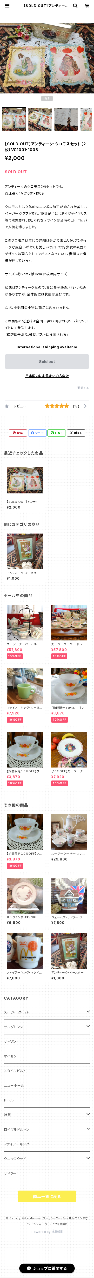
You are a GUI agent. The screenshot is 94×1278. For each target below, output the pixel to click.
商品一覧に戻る (47, 1196)
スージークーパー (18, 1012)
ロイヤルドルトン (16, 1129)
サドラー (10, 1173)
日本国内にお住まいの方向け (47, 376)
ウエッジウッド (15, 1159)
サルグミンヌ (13, 1027)
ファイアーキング (16, 1144)
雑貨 (7, 1115)
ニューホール (14, 1085)
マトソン (10, 1041)
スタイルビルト (15, 1071)
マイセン (10, 1056)
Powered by (42, 1232)
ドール (8, 1100)
